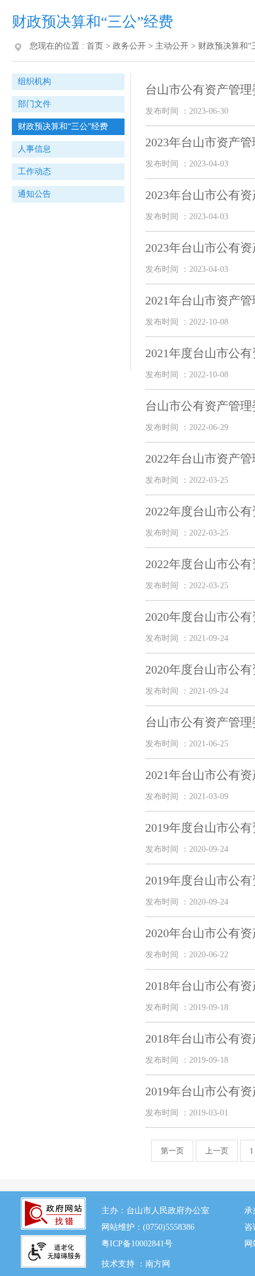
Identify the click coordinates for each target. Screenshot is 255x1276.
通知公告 (34, 194)
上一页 (216, 1150)
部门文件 (34, 104)
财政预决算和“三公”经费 (63, 126)
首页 (95, 45)
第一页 (172, 1150)
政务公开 (129, 45)
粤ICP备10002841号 (137, 1243)
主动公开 (172, 45)
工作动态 (34, 171)
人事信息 (34, 149)
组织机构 (34, 81)
